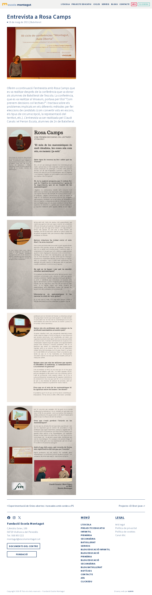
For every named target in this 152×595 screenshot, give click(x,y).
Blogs (114, 4)
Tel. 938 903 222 (15, 535)
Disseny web (119, 591)
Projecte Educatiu (81, 4)
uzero (131, 591)
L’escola (65, 4)
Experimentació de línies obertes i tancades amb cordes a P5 (41, 505)
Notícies (86, 570)
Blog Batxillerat (91, 567)
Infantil (86, 531)
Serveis (105, 4)
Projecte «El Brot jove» (131, 505)
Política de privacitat (126, 528)
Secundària (88, 538)
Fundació (22, 554)
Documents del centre (23, 546)
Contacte (124, 4)
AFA (134, 4)
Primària (86, 535)
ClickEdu (144, 4)
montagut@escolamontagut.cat (23, 539)
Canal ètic (120, 535)
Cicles (96, 4)
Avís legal (120, 524)
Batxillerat (35, 22)
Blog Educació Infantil (95, 549)
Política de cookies (125, 531)
